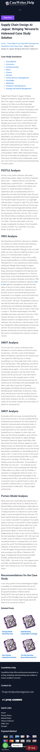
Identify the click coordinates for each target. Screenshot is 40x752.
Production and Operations (16, 86)
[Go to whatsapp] (5, 745)
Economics (10, 64)
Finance (9, 72)
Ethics (8, 70)
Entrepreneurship (12, 67)
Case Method (11, 62)
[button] (20, 10)
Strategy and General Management (18, 89)
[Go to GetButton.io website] (5, 749)
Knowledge (10, 81)
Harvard (9, 75)
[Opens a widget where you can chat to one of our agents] (32, 748)
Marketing (9, 83)
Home (3, 43)
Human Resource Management (17, 78)
